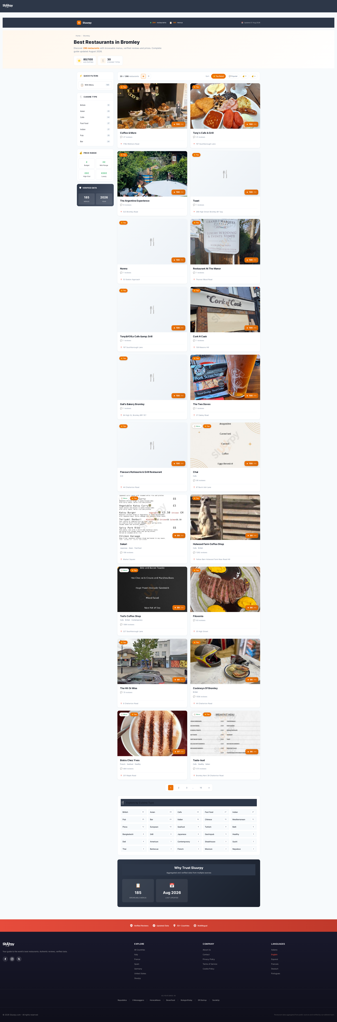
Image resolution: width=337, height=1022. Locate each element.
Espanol (274, 959)
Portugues (275, 973)
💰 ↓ (254, 76)
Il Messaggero (138, 1000)
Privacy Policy (209, 959)
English (274, 954)
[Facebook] (5, 959)
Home (78, 36)
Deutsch (274, 969)
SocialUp (215, 1000)
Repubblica (122, 1000)
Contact (206, 954)
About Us (207, 950)
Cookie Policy (208, 969)
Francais (274, 964)
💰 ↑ (244, 76)
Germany (138, 969)
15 (201, 788)
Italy (136, 954)
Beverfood (170, 1000)
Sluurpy (137, 978)
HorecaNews (155, 1000)
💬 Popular (233, 76)
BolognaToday (186, 1000)
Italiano (274, 950)
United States (140, 973)
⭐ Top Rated (218, 76)
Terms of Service (210, 964)
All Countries (139, 950)
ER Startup (202, 1000)
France (137, 959)
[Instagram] (12, 959)
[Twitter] (19, 959)
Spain (136, 964)
